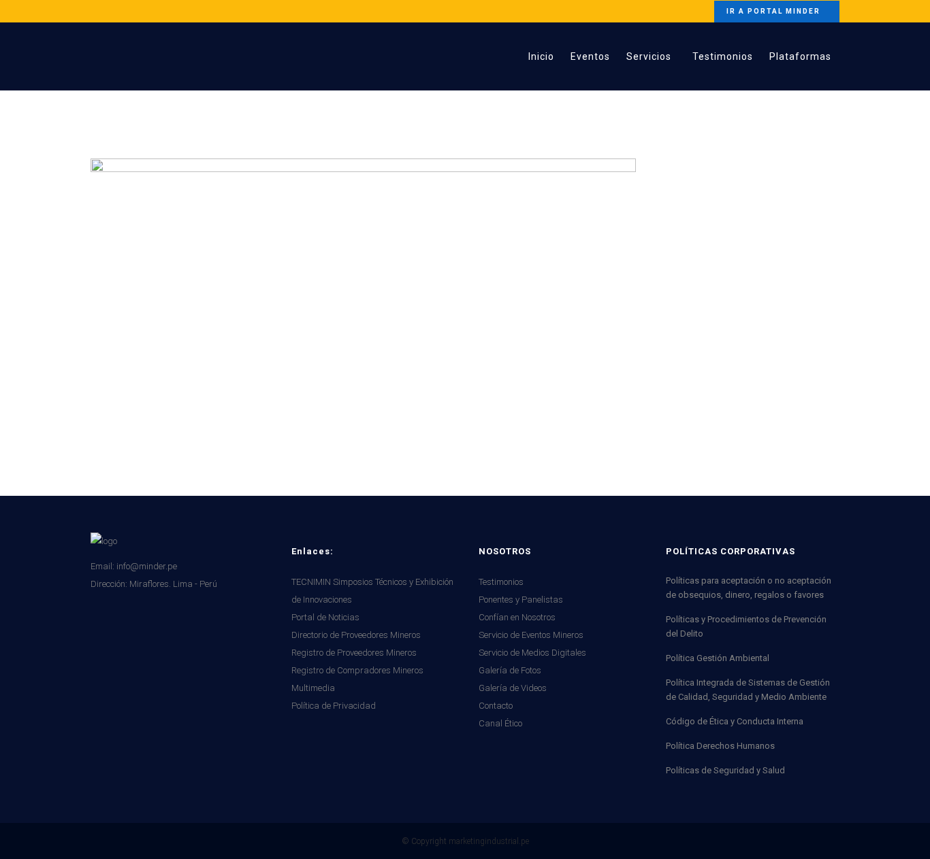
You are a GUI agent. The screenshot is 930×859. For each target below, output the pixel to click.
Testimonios (501, 582)
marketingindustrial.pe (489, 841)
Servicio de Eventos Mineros (531, 635)
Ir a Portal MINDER (773, 11)
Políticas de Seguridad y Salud (725, 770)
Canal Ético (500, 723)
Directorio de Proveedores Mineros (356, 635)
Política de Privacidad (333, 706)
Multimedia (313, 688)
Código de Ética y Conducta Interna (734, 721)
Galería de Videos (513, 688)
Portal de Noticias (325, 617)
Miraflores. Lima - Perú (173, 584)
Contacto (496, 706)
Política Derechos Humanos (720, 746)
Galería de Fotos (510, 670)
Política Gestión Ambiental (717, 658)
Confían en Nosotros (517, 617)
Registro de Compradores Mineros (357, 670)
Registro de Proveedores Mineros (354, 652)
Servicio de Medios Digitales (532, 652)
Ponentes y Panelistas (521, 599)
